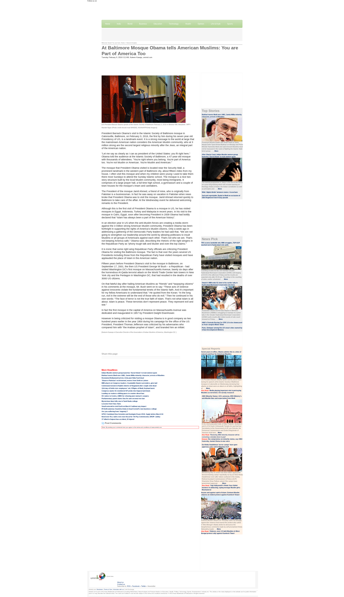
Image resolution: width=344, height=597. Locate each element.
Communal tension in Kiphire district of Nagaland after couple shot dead (129, 386)
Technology (174, 23)
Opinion (201, 23)
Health (188, 23)
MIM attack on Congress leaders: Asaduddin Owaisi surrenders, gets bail (129, 383)
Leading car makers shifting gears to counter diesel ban (123, 393)
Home (107, 23)
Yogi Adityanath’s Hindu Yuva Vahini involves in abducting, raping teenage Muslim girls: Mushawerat (221, 488)
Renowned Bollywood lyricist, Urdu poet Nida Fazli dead (123, 378)
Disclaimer (100, 589)
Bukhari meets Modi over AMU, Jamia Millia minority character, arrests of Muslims (133, 375)
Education (158, 23)
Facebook (135, 586)
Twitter (143, 586)
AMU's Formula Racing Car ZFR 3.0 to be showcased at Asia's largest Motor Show (222, 324)
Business (143, 23)
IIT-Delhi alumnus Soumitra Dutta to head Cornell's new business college (129, 409)
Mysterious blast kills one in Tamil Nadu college (120, 401)
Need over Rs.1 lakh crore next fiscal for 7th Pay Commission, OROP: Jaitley (131, 417)
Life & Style (216, 23)
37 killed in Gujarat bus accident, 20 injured (118, 419)
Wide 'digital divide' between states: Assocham (220, 192)
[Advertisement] (172, 34)
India (119, 23)
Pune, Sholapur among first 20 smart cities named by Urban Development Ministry (222, 329)
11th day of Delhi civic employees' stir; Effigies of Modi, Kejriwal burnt (128, 388)
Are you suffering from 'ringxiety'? (115, 411)
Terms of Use (108, 589)
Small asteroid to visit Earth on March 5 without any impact (124, 406)
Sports (230, 23)
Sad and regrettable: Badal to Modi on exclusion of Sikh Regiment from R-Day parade (221, 197)
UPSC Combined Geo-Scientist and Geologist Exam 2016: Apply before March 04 (132, 414)
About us (120, 582)
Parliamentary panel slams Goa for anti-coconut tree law (123, 399)
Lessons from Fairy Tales (111, 404)
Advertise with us (118, 589)
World (130, 23)
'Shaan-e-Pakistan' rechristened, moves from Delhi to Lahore (125, 380)
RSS (128, 586)
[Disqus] (150, 464)
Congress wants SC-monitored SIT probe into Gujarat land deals (126, 391)
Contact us (121, 584)
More (216, 151)
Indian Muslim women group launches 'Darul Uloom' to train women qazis (129, 373)
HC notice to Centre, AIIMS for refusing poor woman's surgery (125, 396)
